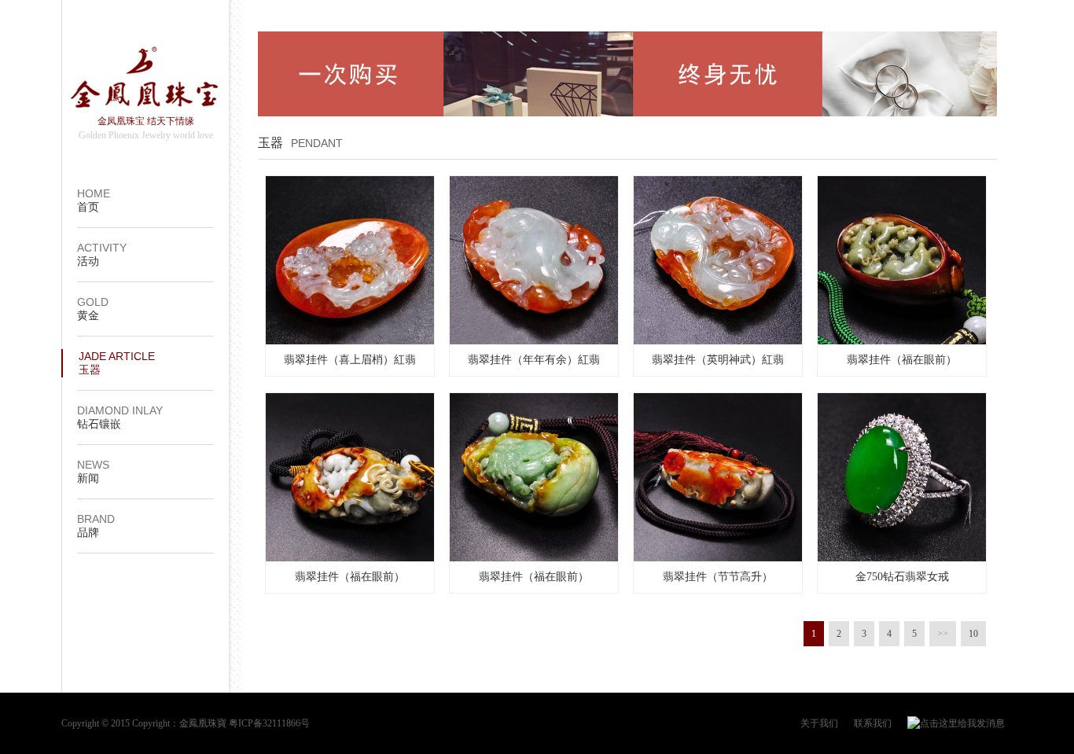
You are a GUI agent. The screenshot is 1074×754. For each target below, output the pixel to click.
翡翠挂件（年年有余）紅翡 (534, 360)
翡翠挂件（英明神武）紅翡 (718, 360)
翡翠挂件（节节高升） (718, 577)
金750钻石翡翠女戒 (902, 577)
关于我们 (819, 723)
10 (973, 633)
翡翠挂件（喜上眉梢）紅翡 (350, 360)
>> (942, 633)
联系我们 (873, 723)
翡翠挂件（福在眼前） (902, 360)
